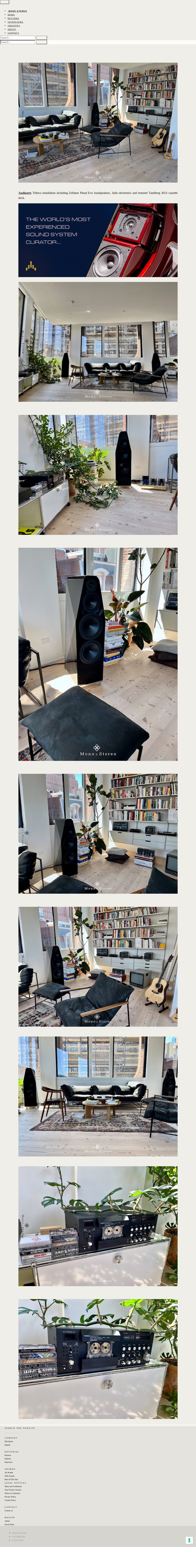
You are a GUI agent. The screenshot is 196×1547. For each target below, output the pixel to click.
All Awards (9, 1472)
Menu (5, 2)
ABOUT (12, 29)
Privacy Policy (10, 1497)
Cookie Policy (10, 1500)
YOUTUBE (18, 1540)
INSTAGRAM (19, 1533)
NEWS (11, 15)
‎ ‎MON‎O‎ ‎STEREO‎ (17, 11)
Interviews (8, 1462)
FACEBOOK (18, 1537)
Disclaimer (9, 1441)
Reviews (8, 1455)
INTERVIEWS (15, 22)
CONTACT (13, 33)
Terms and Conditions (13, 1486)
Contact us (9, 1511)
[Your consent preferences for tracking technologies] (189, 1540)
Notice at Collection (12, 1493)
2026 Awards (9, 1476)
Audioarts (24, 193)
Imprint (7, 1445)
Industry (8, 1459)
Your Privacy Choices (13, 1490)
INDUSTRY (14, 26)
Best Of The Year (11, 1479)
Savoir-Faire (9, 1524)
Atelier (7, 1521)
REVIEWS (13, 18)
